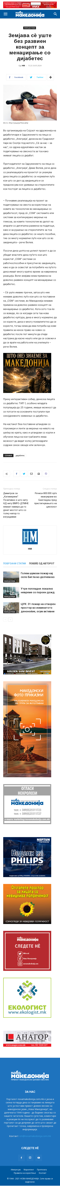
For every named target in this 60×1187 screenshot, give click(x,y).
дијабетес (20, 455)
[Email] (31, 474)
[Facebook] (16, 474)
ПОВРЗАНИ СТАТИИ (14, 563)
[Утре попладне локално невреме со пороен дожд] (11, 592)
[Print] (38, 474)
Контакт (42, 1173)
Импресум (16, 1169)
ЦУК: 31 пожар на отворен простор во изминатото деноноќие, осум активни (38, 607)
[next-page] (10, 620)
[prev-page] (5, 620)
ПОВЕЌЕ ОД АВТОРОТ (41, 563)
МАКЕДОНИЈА (29, 28)
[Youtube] (39, 1158)
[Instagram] (30, 1158)
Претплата (42, 1169)
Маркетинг (29, 1169)
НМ (23, 65)
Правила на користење (25, 1173)
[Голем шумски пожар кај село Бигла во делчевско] (11, 577)
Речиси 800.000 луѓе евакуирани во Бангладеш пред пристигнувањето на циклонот (45, 500)
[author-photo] (30, 544)
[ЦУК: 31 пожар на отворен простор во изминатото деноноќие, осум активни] (11, 607)
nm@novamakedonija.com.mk (35, 1136)
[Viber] (46, 474)
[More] (50, 77)
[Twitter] (24, 474)
